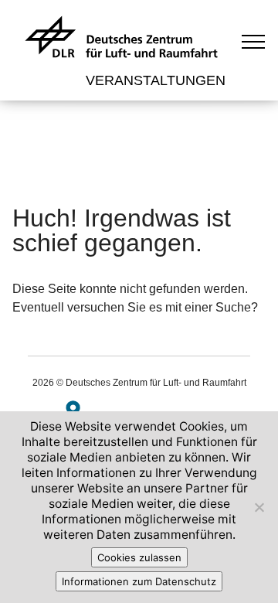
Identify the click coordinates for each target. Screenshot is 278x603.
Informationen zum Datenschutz (139, 581)
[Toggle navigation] (254, 41)
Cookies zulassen (139, 557)
